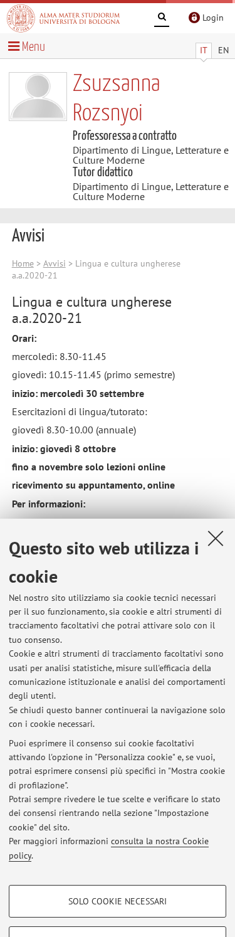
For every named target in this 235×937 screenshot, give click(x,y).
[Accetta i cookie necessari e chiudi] (216, 538)
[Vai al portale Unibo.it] (63, 18)
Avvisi (54, 263)
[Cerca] (161, 19)
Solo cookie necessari (117, 901)
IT (203, 50)
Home (23, 263)
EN (223, 50)
